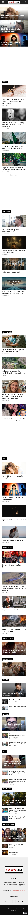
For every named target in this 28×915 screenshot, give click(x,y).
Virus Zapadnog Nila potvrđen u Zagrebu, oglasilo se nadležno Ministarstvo (13, 101)
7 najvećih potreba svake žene (12, 540)
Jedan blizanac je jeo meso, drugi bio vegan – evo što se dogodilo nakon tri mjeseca (17, 744)
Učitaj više (13, 175)
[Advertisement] (14, 63)
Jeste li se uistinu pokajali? (11, 272)
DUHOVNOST (6, 211)
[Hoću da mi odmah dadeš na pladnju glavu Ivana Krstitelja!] (14, 648)
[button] (2, 2)
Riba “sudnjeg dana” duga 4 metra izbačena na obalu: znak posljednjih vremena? (14, 588)
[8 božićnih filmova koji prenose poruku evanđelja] (5, 852)
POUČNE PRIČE (6, 788)
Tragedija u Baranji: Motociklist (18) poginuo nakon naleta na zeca (14, 169)
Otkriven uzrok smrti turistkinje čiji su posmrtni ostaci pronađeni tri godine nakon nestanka (13, 396)
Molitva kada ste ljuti (14, 699)
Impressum (13, 907)
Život (3, 13)
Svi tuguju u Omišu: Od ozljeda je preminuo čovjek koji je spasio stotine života (13, 125)
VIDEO (4, 751)
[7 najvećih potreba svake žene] (14, 532)
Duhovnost (4, 26)
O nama (8, 907)
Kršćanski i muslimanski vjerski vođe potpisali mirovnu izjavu (12, 147)
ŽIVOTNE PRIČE (7, 332)
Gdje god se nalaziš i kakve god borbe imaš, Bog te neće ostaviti (13, 292)
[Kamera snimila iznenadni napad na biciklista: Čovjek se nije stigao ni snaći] (5, 781)
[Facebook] (5, 901)
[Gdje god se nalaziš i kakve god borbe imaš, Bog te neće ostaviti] (14, 283)
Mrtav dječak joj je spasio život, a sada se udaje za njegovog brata (13, 419)
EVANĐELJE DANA (7, 638)
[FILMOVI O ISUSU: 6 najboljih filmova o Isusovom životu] (5, 846)
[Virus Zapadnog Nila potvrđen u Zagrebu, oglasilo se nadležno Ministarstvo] (14, 91)
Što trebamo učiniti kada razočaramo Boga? (10, 230)
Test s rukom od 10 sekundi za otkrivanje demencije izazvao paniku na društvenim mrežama (14, 726)
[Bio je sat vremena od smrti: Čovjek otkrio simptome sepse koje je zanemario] (5, 735)
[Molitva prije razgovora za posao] (14, 690)
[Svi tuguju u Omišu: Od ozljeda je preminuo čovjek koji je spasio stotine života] (14, 115)
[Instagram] (9, 901)
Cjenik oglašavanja (20, 908)
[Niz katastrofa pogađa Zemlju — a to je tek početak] (14, 621)
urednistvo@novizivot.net (18, 890)
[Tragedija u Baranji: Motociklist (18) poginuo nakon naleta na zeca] (14, 159)
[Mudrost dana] (14, 669)
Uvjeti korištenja (14, 910)
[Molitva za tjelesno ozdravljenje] (5, 708)
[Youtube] (22, 901)
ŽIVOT (4, 458)
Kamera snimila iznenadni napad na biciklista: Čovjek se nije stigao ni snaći (17, 781)
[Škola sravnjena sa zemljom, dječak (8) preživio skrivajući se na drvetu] (14, 363)
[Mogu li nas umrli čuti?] (14, 602)
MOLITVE (5, 680)
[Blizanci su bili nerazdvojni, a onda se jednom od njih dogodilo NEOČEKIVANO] (5, 810)
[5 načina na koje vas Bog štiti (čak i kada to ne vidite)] (14, 242)
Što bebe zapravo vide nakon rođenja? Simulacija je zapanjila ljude (17, 773)
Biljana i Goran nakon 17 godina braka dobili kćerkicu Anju (13, 351)
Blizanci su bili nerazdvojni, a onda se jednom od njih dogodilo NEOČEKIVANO (17, 810)
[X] (18, 901)
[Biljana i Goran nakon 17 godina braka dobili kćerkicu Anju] (14, 341)
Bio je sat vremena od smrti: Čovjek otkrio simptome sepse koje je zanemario (17, 735)
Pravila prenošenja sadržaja (9, 908)
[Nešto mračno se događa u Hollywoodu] (14, 557)
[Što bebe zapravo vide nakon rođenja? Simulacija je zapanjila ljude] (5, 773)
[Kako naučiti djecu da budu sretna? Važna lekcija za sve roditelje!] (14, 799)
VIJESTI (4, 82)
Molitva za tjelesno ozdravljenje (17, 706)
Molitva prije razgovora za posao (13, 693)
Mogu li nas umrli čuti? (10, 610)
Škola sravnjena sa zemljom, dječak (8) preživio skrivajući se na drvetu (13, 373)
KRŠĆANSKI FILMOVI (8, 824)
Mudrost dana (7, 673)
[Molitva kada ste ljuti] (5, 701)
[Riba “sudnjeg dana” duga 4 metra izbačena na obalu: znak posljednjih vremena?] (14, 578)
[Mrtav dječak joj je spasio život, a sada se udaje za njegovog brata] (14, 410)
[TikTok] (14, 901)
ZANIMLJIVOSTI (7, 547)
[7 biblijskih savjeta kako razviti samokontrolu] (14, 42)
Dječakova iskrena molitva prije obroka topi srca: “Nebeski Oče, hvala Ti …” (13, 763)
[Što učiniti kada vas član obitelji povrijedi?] (14, 15)
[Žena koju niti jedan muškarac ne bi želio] (14, 511)
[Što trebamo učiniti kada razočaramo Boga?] (14, 28)
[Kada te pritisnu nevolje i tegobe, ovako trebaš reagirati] (5, 818)
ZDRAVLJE (5, 714)
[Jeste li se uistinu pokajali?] (14, 264)
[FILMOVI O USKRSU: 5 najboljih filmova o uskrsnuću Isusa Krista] (14, 835)
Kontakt (19, 907)
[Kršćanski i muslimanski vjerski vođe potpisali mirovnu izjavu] (14, 138)
